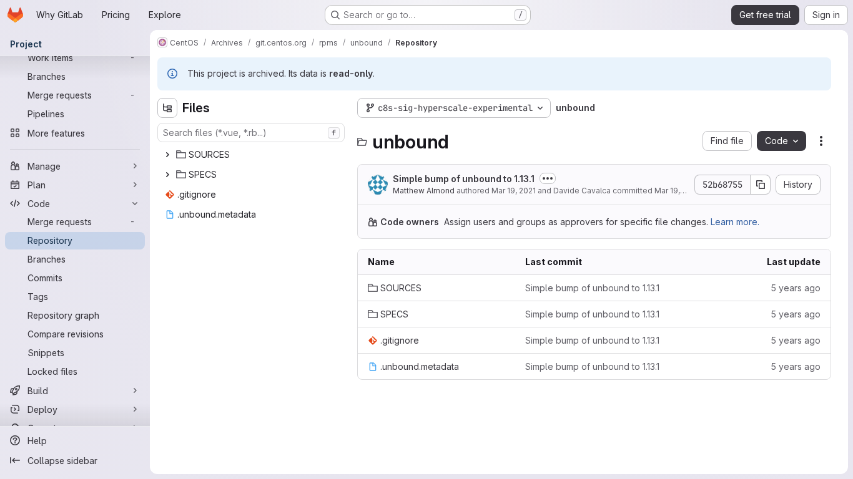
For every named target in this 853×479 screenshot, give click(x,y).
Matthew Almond (424, 190)
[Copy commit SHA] (761, 185)
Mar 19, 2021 (513, 190)
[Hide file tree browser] (167, 108)
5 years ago (796, 288)
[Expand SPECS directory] (167, 174)
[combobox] (251, 132)
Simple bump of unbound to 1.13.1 (464, 178)
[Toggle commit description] (548, 178)
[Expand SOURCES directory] (167, 154)
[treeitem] (252, 155)
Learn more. (735, 221)
